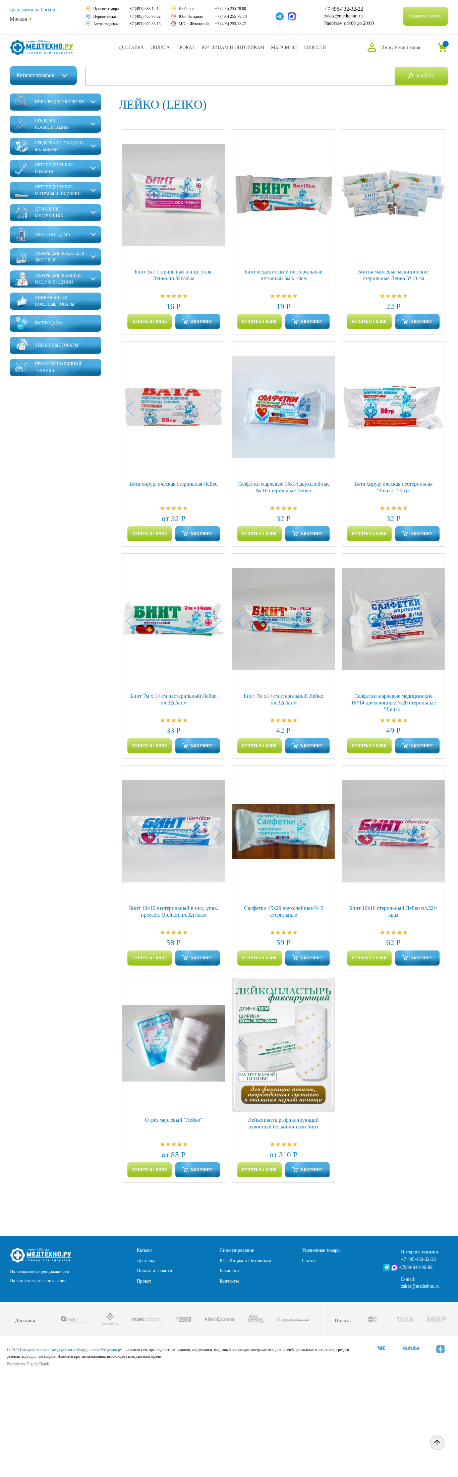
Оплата (160, 47)
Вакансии (229, 1270)
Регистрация (407, 47)
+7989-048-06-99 (416, 1267)
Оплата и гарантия (155, 1270)
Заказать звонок (425, 15)
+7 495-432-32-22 (343, 9)
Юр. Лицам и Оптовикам (233, 47)
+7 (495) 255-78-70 (231, 16)
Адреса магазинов (284, 47)
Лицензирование (237, 1250)
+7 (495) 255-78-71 (231, 23)
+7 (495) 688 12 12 (145, 8)
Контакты (229, 1281)
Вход (386, 47)
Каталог (35, 75)
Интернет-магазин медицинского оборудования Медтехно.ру (71, 1349)
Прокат (185, 47)
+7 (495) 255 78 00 (230, 8)
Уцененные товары (321, 1250)
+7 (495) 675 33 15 (145, 23)
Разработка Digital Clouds (28, 1364)
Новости (314, 47)
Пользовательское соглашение (38, 1280)
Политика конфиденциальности (39, 1271)
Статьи (309, 1260)
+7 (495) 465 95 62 (145, 16)
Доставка (131, 47)
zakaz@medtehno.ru (343, 15)
